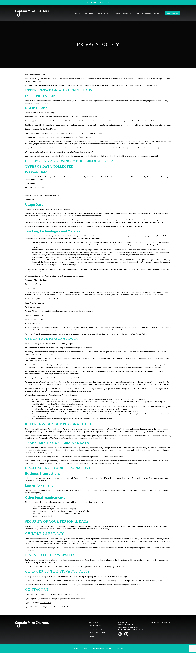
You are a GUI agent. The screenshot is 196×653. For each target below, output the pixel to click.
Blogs (91, 636)
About (157, 13)
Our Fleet (88, 13)
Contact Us (172, 13)
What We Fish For (123, 13)
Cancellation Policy (161, 622)
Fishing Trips (104, 13)
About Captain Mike (98, 632)
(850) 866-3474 (45, 603)
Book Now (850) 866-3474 (98, 2)
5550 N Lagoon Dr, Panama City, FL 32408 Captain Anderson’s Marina (131, 627)
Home (77, 13)
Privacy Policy (116, 648)
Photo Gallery (144, 13)
